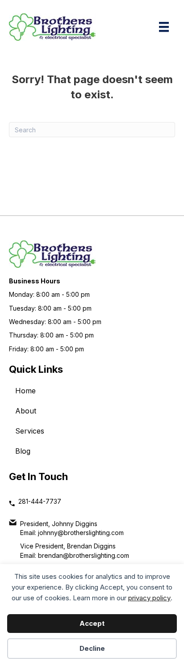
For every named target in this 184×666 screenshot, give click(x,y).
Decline (92, 648)
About (25, 410)
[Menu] (164, 27)
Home (25, 390)
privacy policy (149, 598)
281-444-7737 (39, 501)
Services (29, 430)
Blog (22, 451)
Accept (92, 623)
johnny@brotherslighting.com (81, 532)
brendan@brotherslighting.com (83, 555)
